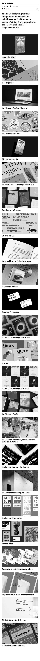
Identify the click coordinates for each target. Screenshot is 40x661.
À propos (14, 6)
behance (8, 9)
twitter (4, 9)
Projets (5, 6)
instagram (2, 9)
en (37, 9)
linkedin (6, 9)
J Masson (7, 3)
